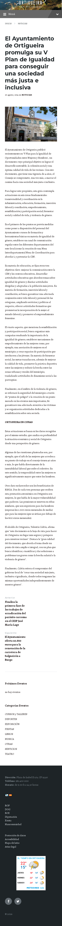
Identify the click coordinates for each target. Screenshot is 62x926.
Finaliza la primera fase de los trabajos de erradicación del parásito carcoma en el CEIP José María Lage (16, 613)
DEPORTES (11, 719)
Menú (11, 14)
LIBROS (9, 734)
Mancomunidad (13, 824)
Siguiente (11, 633)
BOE (7, 813)
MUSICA (9, 739)
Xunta (8, 820)
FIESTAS (9, 729)
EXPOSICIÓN (12, 724)
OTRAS (9, 744)
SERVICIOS (11, 749)
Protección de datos (15, 835)
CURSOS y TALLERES (16, 714)
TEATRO (9, 754)
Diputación (11, 816)
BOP (7, 805)
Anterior (10, 597)
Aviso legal (10, 846)
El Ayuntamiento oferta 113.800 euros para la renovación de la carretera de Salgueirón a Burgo (15, 648)
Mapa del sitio (12, 843)
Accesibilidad (12, 839)
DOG (7, 809)
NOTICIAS (22, 23)
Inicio (8, 23)
